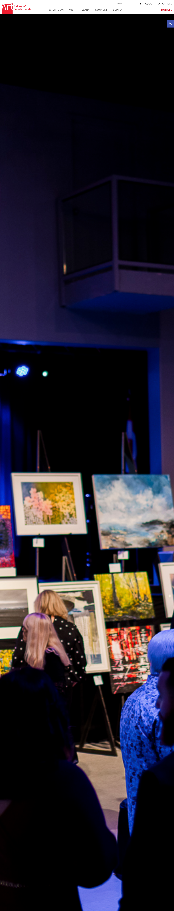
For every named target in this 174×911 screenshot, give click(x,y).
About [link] (149, 3)
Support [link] (119, 9)
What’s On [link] (56, 9)
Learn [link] (86, 9)
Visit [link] (72, 9)
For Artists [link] (164, 3)
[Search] (140, 4)
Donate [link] (166, 9)
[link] (170, 24)
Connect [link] (101, 9)
